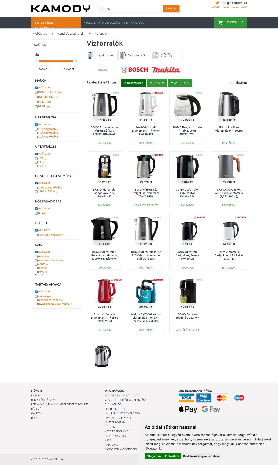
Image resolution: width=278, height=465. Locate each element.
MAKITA (44, 101)
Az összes (44, 87)
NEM (42, 213)
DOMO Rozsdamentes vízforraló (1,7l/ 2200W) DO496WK (104, 131)
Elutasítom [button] (172, 456)
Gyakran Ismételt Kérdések (122, 413)
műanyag (45, 296)
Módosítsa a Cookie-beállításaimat (128, 449)
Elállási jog (113, 404)
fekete (43, 256)
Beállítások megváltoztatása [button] (201, 456)
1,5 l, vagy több (48, 132)
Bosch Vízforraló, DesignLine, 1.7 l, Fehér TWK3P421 (229, 255)
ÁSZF (125, 22)
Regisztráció (239, 6)
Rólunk (110, 426)
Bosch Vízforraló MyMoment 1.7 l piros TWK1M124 (104, 318)
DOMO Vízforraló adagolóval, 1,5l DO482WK (104, 193)
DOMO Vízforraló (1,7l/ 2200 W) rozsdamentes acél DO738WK (146, 255)
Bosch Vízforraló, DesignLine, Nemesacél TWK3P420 (146, 193)
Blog (34, 417)
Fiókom (36, 395)
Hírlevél (36, 408)
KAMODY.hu (56, 459)
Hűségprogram (115, 422)
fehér (42, 267)
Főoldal (90, 22)
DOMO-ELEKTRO (50, 92)
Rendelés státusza (43, 399)
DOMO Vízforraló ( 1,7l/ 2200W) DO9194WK (187, 193)
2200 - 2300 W (48, 191)
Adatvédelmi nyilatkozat (121, 395)
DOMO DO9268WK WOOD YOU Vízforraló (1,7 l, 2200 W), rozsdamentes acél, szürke (229, 196)
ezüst (43, 264)
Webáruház (40, 33)
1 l (41, 162)
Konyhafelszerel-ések (71, 33)
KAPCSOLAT (138, 22)
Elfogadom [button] (154, 456)
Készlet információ (118, 431)
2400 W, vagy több (50, 187)
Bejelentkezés (220, 6)
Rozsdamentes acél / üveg (55, 303)
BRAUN (44, 106)
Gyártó (36, 413)
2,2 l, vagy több (48, 136)
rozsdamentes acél (51, 260)
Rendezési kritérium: (102, 82)
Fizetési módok (115, 408)
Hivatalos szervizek (118, 417)
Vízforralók (101, 33)
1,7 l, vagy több (48, 129)
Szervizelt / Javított (51, 234)
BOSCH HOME (48, 96)
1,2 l (42, 165)
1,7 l (42, 158)
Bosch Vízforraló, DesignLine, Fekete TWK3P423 (187, 255)
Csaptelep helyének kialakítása (125, 399)
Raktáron (240, 82)
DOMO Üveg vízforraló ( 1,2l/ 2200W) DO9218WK (187, 131)
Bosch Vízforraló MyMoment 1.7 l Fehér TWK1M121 (146, 131)
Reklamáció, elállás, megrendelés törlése (60, 404)
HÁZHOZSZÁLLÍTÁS (109, 22)
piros (42, 271)
